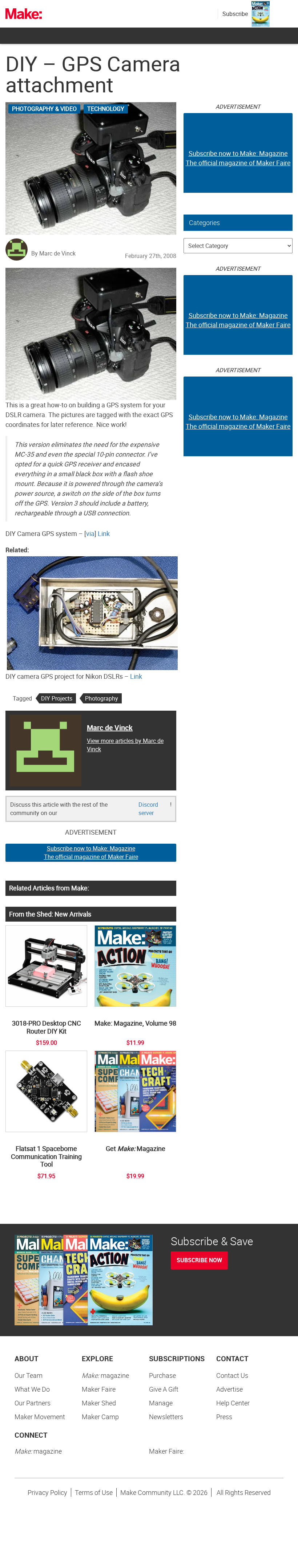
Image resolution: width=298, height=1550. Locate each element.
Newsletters (166, 1416)
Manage (161, 1403)
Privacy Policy (47, 1492)
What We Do (32, 1389)
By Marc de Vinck (53, 253)
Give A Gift (163, 1389)
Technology (105, 109)
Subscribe (235, 14)
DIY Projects (56, 698)
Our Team (29, 1375)
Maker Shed (99, 1403)
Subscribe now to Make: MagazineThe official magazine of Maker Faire (91, 852)
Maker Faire (99, 1389)
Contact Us (232, 1375)
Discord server (148, 809)
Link (104, 533)
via (90, 533)
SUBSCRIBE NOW (199, 1260)
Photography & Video (44, 109)
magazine (105, 1375)
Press (224, 1416)
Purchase (162, 1375)
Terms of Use (94, 1492)
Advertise (229, 1389)
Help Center (233, 1403)
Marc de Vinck (110, 727)
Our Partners (33, 1403)
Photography (101, 698)
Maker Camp (100, 1416)
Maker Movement (40, 1416)
